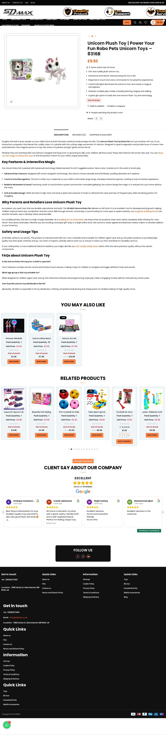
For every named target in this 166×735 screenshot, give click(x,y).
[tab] (61, 133)
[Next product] (95, 36)
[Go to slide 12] (97, 449)
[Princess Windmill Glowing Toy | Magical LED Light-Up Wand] (13, 325)
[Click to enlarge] (11, 102)
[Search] (135, 22)
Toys (126, 579)
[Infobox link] (21, 579)
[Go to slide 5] (79, 449)
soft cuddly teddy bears (86, 246)
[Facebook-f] (78, 556)
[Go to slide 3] (74, 449)
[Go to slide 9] (89, 449)
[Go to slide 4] (76, 449)
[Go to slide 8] (87, 449)
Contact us (46, 588)
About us (45, 579)
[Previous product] (89, 36)
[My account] (140, 22)
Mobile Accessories (132, 593)
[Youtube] (88, 556)
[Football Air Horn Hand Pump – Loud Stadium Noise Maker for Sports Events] (124, 399)
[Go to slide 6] (81, 449)
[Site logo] (18, 12)
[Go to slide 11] (94, 449)
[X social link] (101, 118)
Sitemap (86, 579)
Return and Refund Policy (52, 593)
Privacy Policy (89, 588)
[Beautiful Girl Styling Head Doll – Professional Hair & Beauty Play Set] (41, 399)
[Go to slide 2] (71, 449)
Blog (126, 597)
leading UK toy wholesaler (71, 219)
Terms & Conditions (91, 593)
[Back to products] (92, 36)
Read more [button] (51, 523)
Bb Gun (127, 584)
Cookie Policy (88, 584)
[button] (124, 441)
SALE (127, 22)
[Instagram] (83, 556)
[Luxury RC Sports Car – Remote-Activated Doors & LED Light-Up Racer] (13, 399)
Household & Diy (130, 588)
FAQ (44, 584)
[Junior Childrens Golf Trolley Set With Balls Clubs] (152, 399)
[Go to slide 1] (68, 449)
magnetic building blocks (146, 211)
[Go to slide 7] (84, 449)
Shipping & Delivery (91, 597)
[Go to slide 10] (92, 449)
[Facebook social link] (96, 118)
